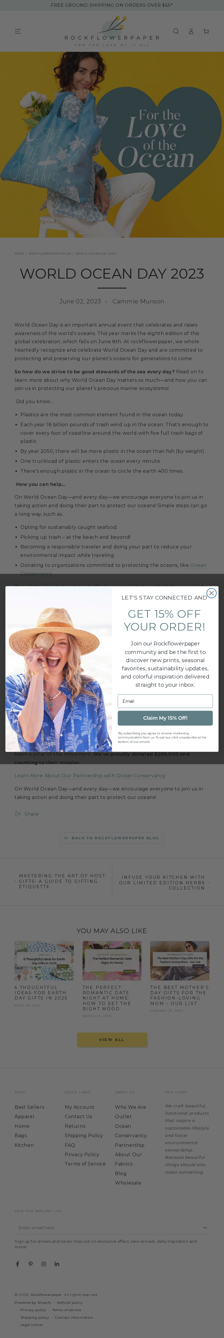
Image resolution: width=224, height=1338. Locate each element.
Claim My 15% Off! (165, 718)
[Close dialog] (211, 593)
